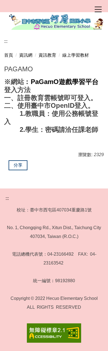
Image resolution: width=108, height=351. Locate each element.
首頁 (8, 55)
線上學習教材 (75, 55)
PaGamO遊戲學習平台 (65, 81)
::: (5, 41)
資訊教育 (47, 55)
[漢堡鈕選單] (98, 9)
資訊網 (25, 55)
